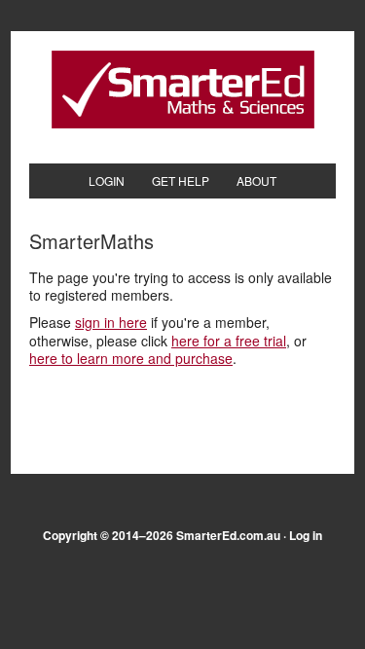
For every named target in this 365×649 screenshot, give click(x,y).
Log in (305, 535)
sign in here (111, 322)
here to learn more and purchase (131, 358)
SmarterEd (183, 89)
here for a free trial (228, 340)
